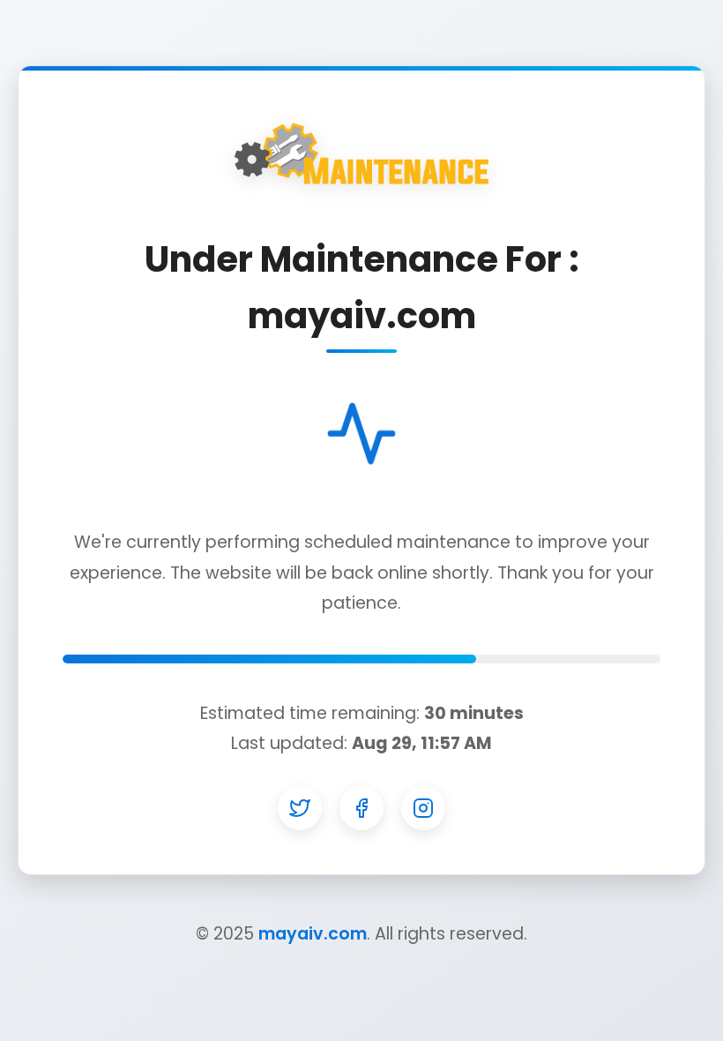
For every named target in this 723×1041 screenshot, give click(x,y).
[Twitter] (300, 808)
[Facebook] (361, 808)
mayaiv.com (312, 934)
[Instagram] (423, 808)
